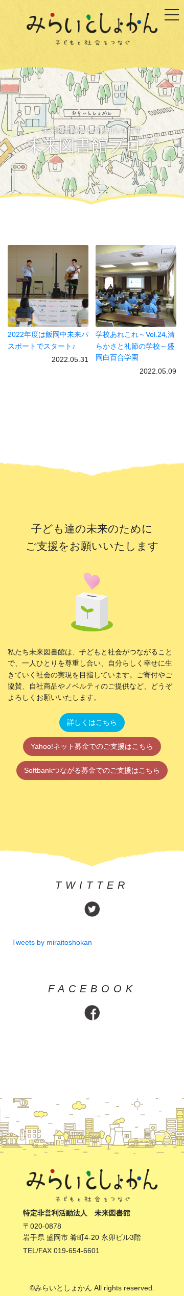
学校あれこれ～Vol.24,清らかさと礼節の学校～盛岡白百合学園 (135, 345)
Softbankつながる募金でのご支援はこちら (92, 770)
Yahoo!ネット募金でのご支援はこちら (92, 746)
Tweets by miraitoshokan (52, 942)
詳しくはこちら (92, 722)
